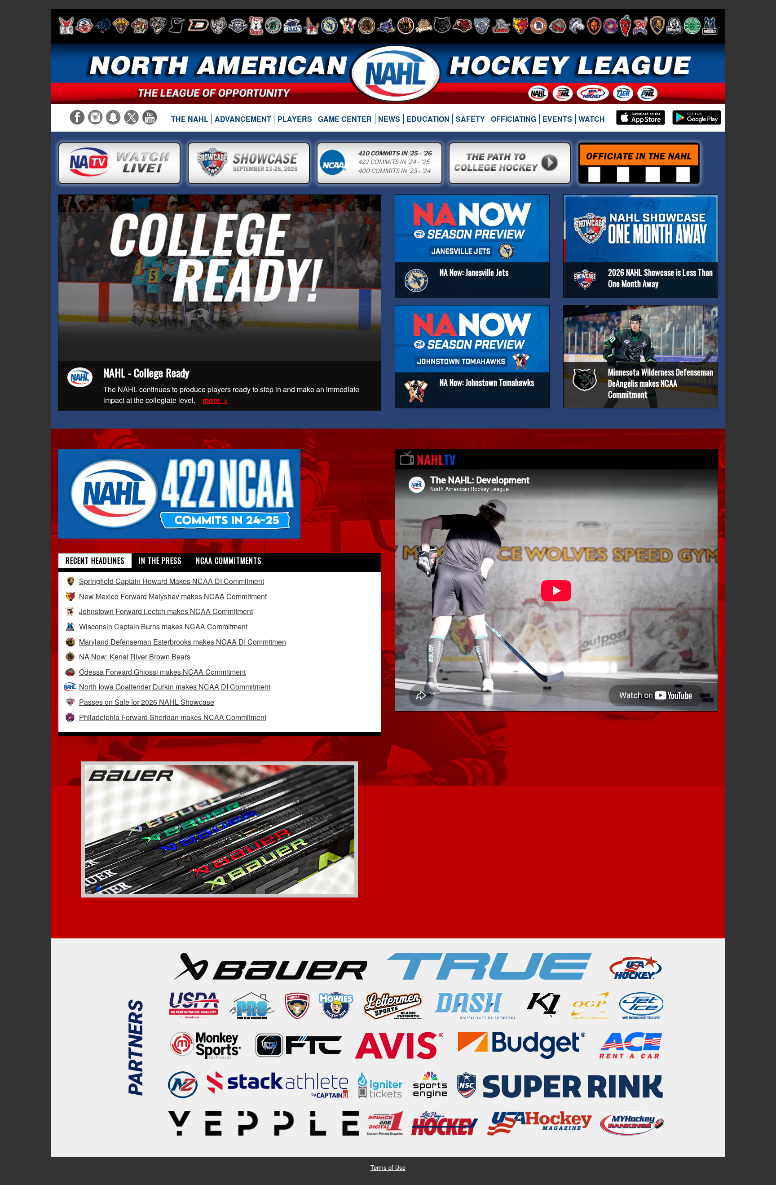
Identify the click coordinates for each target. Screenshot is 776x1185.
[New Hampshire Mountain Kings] (481, 25)
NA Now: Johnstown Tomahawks (487, 382)
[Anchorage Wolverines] (103, 25)
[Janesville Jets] (329, 25)
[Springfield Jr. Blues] (657, 25)
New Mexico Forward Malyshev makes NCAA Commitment (173, 596)
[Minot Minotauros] (462, 25)
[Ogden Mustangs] (576, 25)
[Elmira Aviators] (238, 25)
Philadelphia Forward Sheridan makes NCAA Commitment (172, 717)
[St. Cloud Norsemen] (674, 25)
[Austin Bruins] (121, 25)
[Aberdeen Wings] (66, 25)
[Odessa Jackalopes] (557, 25)
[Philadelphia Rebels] (610, 25)
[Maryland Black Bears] (405, 25)
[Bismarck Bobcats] (158, 25)
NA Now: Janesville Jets (474, 272)
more (212, 400)
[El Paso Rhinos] (218, 25)
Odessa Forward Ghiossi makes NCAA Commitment (162, 672)
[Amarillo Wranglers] (84, 25)
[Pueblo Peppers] (625, 25)
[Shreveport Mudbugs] (640, 25)
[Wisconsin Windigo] (710, 25)
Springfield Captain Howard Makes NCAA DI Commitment (171, 581)
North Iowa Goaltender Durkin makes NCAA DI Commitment (174, 686)
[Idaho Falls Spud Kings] (311, 25)
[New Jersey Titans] (501, 25)
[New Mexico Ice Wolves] (520, 25)
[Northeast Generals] (538, 25)
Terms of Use (388, 1167)
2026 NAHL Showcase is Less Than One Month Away (660, 277)
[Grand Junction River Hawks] (273, 25)
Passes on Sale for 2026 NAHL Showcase (146, 702)
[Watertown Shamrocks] (692, 25)
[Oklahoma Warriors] (594, 25)
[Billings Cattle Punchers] (140, 25)
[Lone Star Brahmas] (386, 25)
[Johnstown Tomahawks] (348, 25)
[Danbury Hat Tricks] (198, 25)
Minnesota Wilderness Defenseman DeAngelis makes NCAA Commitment (660, 383)
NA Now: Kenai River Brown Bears (134, 656)
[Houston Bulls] (292, 25)
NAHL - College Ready (146, 372)
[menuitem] (190, 119)
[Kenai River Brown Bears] (366, 25)
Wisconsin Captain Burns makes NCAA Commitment (163, 626)
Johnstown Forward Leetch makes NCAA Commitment (166, 611)
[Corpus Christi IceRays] (177, 25)
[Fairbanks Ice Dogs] (256, 25)
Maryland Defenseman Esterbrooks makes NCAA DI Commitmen (182, 642)
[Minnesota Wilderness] (442, 25)
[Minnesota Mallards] (423, 25)
